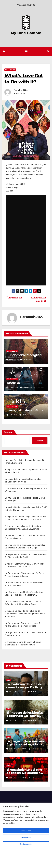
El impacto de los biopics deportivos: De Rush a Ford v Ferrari (24, 716)
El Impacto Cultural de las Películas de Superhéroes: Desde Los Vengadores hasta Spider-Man (25, 614)
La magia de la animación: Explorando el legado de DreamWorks (25, 744)
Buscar (8, 432)
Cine (8, 680)
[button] (48, 51)
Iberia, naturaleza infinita (24, 410)
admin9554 (23, 90)
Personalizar (26, 837)
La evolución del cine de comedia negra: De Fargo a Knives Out (25, 687)
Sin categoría (10, 69)
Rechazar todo (26, 844)
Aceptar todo (26, 831)
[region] (26, 826)
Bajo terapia (15, 297)
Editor (33, 692)
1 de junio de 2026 (17, 720)
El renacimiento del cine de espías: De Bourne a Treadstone (24, 773)
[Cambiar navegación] (26, 51)
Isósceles (13, 382)
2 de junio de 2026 (17, 692)
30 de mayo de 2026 (18, 777)
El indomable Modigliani (24, 355)
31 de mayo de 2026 (18, 749)
